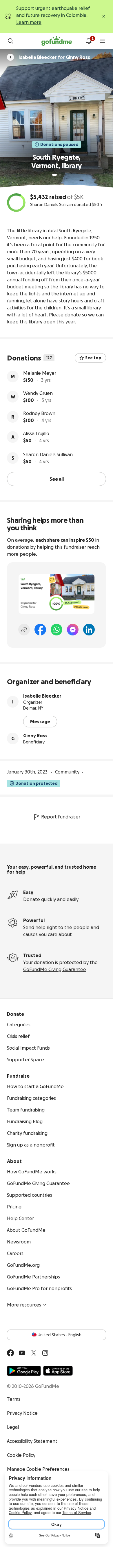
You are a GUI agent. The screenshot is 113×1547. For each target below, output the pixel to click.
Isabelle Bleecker (42, 695)
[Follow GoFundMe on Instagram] (45, 1353)
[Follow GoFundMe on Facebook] (10, 1353)
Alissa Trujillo (36, 433)
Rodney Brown (39, 413)
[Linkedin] (89, 629)
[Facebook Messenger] (73, 629)
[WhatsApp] (56, 629)
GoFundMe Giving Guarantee (54, 969)
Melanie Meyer (39, 373)
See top (93, 358)
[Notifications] (88, 41)
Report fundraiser (60, 816)
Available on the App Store (58, 1371)
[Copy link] (24, 629)
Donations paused (59, 144)
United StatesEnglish (59, 1334)
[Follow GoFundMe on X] (33, 1353)
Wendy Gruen (38, 393)
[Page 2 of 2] (60, 175)
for (54, 57)
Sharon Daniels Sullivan (48, 454)
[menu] (102, 41)
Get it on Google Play (24, 1371)
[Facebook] (40, 629)
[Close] (103, 16)
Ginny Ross (35, 735)
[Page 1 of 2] (54, 175)
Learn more (28, 22)
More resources (24, 1304)
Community (67, 771)
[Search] (10, 41)
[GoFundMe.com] (56, 41)
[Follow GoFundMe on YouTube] (22, 1353)
